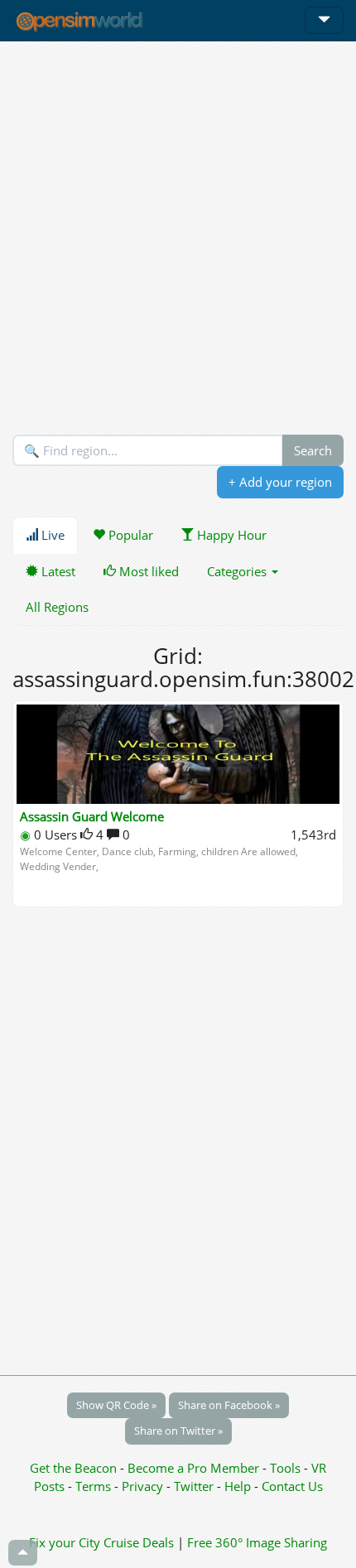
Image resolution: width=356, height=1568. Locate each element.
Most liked (147, 571)
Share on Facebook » (229, 1404)
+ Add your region (280, 482)
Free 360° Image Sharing (257, 1542)
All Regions (57, 607)
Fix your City (64, 1542)
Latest (56, 571)
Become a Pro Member (194, 1468)
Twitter (194, 1486)
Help (237, 1486)
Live (51, 535)
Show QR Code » (116, 1404)
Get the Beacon (73, 1468)
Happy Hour (230, 535)
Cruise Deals (138, 1542)
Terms (94, 1486)
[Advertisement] (178, 238)
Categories (238, 571)
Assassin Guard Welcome (92, 816)
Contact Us (292, 1486)
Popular (129, 535)
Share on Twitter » (178, 1430)
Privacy (142, 1486)
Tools (287, 1468)
